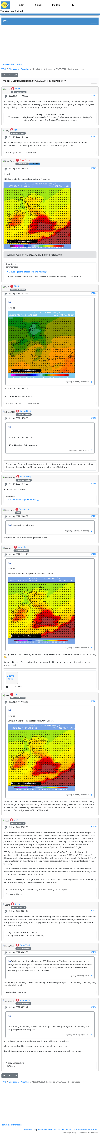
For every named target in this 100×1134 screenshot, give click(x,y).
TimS (16, 129)
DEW (16, 819)
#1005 (93, 418)
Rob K (17, 88)
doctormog (25, 476)
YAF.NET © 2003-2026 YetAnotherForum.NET (78, 1129)
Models (56, 4)
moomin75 (25, 1000)
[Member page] (73, 5)
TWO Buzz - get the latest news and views (25, 271)
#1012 (93, 952)
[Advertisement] (50, 44)
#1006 (93, 483)
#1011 (93, 910)
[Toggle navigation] (93, 21)
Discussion (14, 69)
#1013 (93, 1007)
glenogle (22, 547)
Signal (38, 4)
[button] (4, 75)
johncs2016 (25, 411)
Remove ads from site (11, 64)
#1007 (93, 516)
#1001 (93, 95)
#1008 (93, 554)
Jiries (16, 694)
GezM (17, 904)
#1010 (93, 826)
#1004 (93, 293)
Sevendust (24, 509)
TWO (6, 21)
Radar (21, 4)
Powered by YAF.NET (47, 1129)
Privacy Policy (29, 1129)
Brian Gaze (25, 160)
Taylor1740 (25, 945)
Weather (25, 69)
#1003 (93, 168)
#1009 (93, 701)
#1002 (93, 136)
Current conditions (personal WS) (21, 499)
